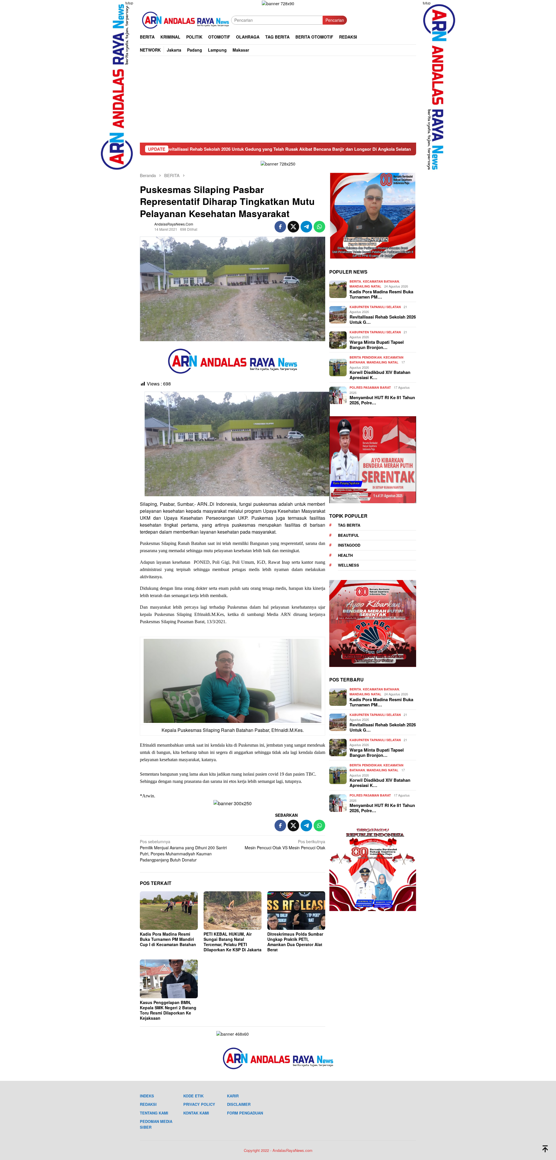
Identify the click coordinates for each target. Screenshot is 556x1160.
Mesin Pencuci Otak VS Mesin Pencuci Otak (285, 844)
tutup (129, 2)
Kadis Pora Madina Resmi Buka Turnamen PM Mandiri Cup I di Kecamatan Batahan (168, 939)
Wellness (348, 565)
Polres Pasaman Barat (370, 388)
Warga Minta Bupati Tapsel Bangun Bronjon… (377, 345)
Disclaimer (238, 1104)
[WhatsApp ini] (319, 226)
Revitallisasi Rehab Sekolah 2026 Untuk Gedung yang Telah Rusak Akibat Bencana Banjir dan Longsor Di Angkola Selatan (215, 149)
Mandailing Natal (365, 286)
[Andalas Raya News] (185, 19)
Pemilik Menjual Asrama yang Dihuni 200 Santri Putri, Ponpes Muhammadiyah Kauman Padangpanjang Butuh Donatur (183, 851)
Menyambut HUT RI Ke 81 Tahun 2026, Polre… (382, 400)
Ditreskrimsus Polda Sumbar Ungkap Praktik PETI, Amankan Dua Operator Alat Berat (295, 941)
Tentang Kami (154, 1113)
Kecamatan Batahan (381, 281)
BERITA (355, 281)
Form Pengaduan (245, 1113)
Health (345, 555)
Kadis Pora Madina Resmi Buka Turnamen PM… (381, 294)
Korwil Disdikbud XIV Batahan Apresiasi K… (380, 375)
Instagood (349, 545)
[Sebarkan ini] (280, 226)
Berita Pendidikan (366, 357)
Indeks (147, 1096)
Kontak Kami (196, 1113)
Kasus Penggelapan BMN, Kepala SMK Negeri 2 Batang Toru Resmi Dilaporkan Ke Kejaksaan (168, 1010)
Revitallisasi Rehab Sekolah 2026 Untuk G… (383, 319)
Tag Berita (349, 525)
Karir (233, 1096)
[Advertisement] (278, 99)
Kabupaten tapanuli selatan (375, 307)
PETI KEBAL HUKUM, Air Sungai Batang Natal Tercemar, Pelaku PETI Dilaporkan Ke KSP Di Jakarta (232, 941)
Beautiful (348, 535)
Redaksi (148, 1104)
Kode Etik (193, 1096)
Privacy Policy (199, 1104)
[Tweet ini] (293, 226)
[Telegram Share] (306, 226)
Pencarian (334, 20)
